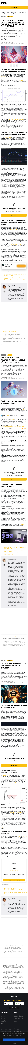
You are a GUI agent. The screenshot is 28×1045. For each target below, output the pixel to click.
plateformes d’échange (16, 244)
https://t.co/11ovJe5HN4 (6, 426)
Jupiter (24, 409)
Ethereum (12, 11)
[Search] (24, 3)
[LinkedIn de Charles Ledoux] (4, 565)
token (14, 712)
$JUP (8, 415)
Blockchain (3, 1021)
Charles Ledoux (8, 377)
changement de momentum (15, 812)
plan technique (7, 137)
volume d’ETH (22, 80)
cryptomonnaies (4, 827)
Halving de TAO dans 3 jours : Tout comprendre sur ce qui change (15, 548)
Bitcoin (19, 836)
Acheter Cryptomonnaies (19, 1015)
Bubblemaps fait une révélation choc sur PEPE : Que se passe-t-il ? (15, 280)
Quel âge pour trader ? (19, 1018)
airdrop (8, 446)
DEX (22, 856)
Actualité (7, 11)
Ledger (22, 524)
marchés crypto (13, 229)
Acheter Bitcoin (14, 7)
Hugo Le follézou (9, 42)
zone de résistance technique (16, 119)
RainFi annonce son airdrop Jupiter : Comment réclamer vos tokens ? (14, 274)
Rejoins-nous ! (14, 765)
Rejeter (14, 1043)
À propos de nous (18, 1031)
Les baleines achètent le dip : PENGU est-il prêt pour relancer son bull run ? (15, 887)
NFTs (2, 1023)
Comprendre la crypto (6, 1031)
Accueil (2, 11)
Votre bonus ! (21, 266)
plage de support (6, 775)
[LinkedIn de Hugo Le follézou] (4, 291)
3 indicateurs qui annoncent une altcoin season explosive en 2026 (15, 550)
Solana (8, 407)
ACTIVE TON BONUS (14, 880)
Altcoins (10, 355)
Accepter (14, 1040)
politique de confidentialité (12, 1037)
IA (1, 1025)
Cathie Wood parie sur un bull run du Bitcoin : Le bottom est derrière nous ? (15, 893)
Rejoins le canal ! (14, 215)
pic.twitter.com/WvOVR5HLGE (18, 426)
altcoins (2, 839)
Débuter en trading (18, 1016)
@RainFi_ (12, 419)
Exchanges (3, 1020)
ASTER (14, 710)
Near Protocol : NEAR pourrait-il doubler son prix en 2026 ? (15, 890)
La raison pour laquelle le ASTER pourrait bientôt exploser (15, 277)
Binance (3, 76)
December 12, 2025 (21, 429)
